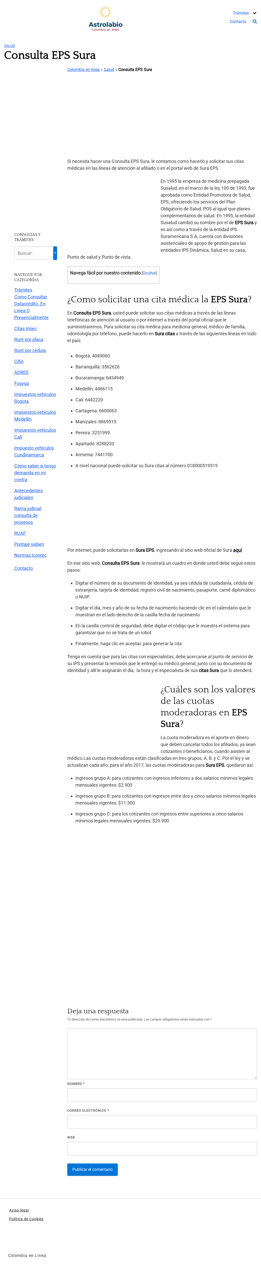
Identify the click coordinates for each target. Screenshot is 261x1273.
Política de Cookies (26, 1219)
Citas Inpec (25, 328)
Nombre (76, 1084)
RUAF (20, 533)
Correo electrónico (88, 1110)
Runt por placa (28, 339)
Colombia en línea (83, 69)
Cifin (18, 361)
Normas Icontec (30, 555)
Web (71, 1137)
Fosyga (21, 383)
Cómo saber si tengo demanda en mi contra (35, 472)
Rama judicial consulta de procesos (27, 515)
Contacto (238, 21)
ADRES (21, 372)
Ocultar (149, 273)
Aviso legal (19, 1210)
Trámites (241, 13)
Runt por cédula (30, 350)
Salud (9, 46)
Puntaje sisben (29, 544)
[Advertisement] (162, 115)
